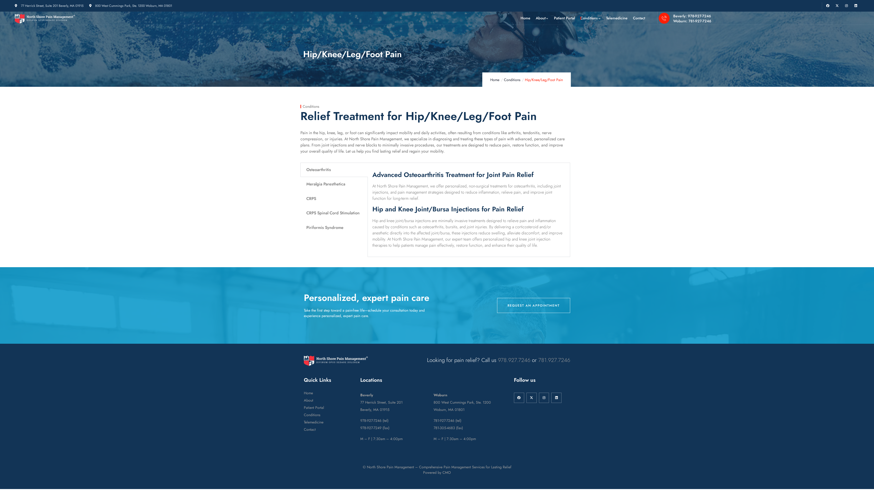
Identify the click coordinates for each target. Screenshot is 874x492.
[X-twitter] (837, 5)
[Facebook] (827, 5)
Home (494, 79)
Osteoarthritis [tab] (318, 170)
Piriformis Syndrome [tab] (324, 228)
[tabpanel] (469, 210)
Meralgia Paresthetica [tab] (325, 184)
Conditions (512, 79)
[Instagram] (846, 5)
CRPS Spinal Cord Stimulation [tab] (333, 213)
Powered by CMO (437, 472)
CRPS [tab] (311, 199)
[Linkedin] (855, 5)
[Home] (45, 19)
